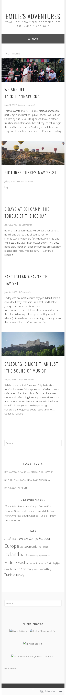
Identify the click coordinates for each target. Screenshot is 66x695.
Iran (39, 511)
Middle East (48, 511)
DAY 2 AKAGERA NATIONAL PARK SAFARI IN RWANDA (28, 471)
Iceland (31, 511)
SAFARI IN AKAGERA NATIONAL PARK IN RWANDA (27, 479)
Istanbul (31, 555)
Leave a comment (26, 105)
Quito (49, 563)
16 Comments (25, 225)
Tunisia (43, 515)
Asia (14, 506)
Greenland (20, 511)
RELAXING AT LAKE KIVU (15, 488)
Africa (8, 506)
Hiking (45, 546)
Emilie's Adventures (33, 16)
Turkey (52, 515)
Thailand (39, 569)
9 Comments (25, 292)
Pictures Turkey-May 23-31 (30, 172)
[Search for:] (32, 443)
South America (30, 515)
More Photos (10, 668)
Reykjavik (57, 563)
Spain (33, 569)
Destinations (45, 506)
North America (13, 515)
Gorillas (23, 546)
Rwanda (8, 569)
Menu (35, 38)
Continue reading (51, 131)
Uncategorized (13, 520)
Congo (33, 506)
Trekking (47, 569)
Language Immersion (42, 555)
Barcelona (23, 506)
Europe (9, 511)
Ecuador (44, 538)
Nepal (29, 563)
